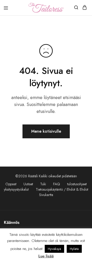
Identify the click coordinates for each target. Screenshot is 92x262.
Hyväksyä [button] (54, 248)
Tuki (43, 184)
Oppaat (10, 184)
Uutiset (28, 184)
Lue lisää (46, 256)
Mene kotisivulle (46, 131)
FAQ (56, 184)
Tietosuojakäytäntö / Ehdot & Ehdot (62, 189)
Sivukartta (46, 194)
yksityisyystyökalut (16, 189)
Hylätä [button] (74, 248)
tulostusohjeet (77, 184)
